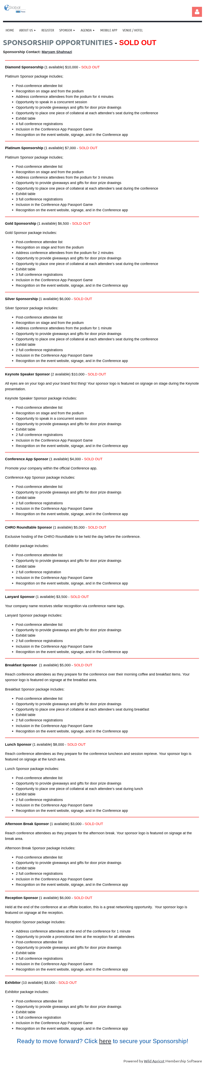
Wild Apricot (154, 1061)
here (105, 1041)
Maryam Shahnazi (57, 52)
